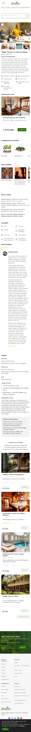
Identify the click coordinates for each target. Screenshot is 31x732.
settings (22, 726)
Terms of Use (18, 670)
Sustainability (5, 679)
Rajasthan (4, 692)
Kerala (3, 686)
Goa (2, 695)
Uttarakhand (4, 698)
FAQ (15, 676)
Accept (5, 729)
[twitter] (15, 718)
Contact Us (17, 686)
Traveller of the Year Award (21, 696)
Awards (3, 676)
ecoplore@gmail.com (20, 700)
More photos (22, 38)
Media (3, 673)
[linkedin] (18, 718)
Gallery (3, 670)
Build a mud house (19, 689)
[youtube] (21, 718)
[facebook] (9, 718)
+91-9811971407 (18, 703)
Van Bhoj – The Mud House (21, 666)
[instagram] (12, 718)
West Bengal (5, 689)
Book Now (22, 129)
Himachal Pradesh (6, 702)
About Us (4, 664)
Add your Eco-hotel (20, 692)
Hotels (3, 667)
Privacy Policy (18, 673)
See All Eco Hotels (23, 616)
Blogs (15, 662)
